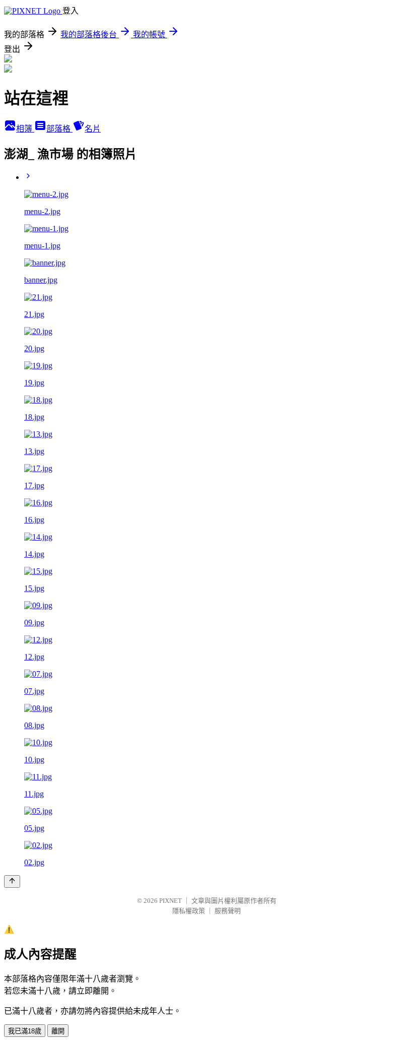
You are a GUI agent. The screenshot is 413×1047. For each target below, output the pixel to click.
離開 (57, 1031)
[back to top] (12, 881)
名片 (93, 128)
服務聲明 (228, 910)
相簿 (25, 128)
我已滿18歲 (24, 1031)
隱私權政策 (188, 910)
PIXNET (170, 900)
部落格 (59, 128)
